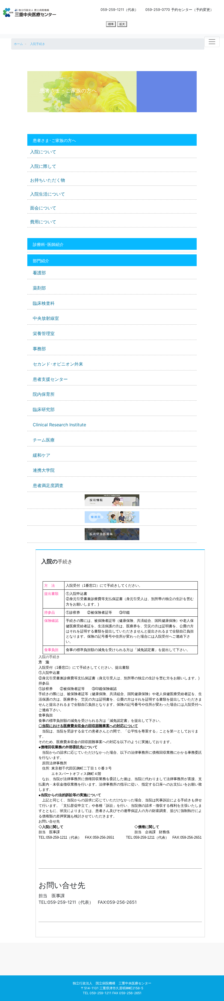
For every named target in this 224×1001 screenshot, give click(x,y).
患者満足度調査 (48, 485)
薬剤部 (39, 288)
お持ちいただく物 (47, 180)
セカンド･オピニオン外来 (58, 364)
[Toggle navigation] (212, 41)
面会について (43, 208)
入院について (43, 151)
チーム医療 (44, 440)
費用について (43, 221)
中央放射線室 (46, 318)
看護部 (39, 272)
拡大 (122, 24)
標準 (111, 24)
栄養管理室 (44, 333)
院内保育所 (44, 394)
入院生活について (47, 194)
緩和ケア (41, 455)
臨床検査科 (44, 303)
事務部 (39, 348)
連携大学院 (44, 470)
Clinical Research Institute (59, 424)
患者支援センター (50, 379)
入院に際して (43, 166)
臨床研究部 (44, 409)
